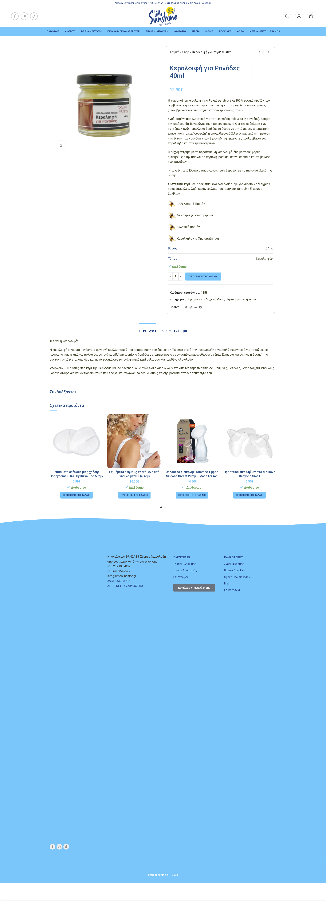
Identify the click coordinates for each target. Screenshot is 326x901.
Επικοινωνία (232, 590)
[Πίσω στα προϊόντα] (264, 52)
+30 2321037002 (118, 566)
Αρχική (174, 52)
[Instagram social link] (24, 16)
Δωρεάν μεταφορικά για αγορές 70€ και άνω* (139, 3)
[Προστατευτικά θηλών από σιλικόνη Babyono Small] (250, 441)
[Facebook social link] (15, 16)
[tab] (147, 329)
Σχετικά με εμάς (234, 563)
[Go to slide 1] (161, 507)
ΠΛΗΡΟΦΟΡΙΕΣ (233, 557)
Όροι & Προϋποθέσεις (237, 577)
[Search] (287, 16)
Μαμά (220, 299)
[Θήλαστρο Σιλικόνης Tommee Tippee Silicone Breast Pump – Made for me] (192, 441)
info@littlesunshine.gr (121, 576)
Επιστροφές (181, 577)
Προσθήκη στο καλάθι (203, 276)
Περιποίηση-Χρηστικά (241, 299)
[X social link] (185, 307)
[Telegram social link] (200, 307)
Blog (227, 583)
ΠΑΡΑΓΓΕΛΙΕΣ (181, 557)
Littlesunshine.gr (159, 874)
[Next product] (268, 52)
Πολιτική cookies (234, 570)
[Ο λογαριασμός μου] (299, 16)
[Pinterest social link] (190, 307)
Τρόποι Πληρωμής (184, 563)
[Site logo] (163, 16)
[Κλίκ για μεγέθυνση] (61, 145)
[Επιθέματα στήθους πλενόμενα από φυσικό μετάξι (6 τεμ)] (134, 441)
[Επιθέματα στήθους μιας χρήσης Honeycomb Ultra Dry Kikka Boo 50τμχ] (77, 441)
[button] (76, 495)
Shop (185, 52)
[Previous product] (259, 52)
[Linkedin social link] (195, 307)
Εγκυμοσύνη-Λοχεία (201, 299)
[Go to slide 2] (165, 507)
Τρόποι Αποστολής (185, 570)
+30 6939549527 (118, 571)
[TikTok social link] (34, 16)
